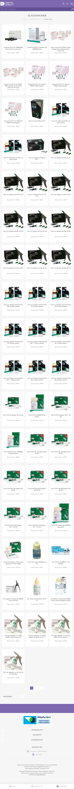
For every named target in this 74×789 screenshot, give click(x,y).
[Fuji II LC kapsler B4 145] (60, 219)
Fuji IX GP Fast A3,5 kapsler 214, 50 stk (37, 489)
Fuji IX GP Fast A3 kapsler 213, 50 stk (13, 489)
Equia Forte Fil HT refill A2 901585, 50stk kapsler (37, 85)
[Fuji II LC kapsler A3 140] (13, 182)
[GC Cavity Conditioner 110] (37, 587)
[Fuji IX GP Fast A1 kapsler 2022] (37, 440)
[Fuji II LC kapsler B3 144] (37, 219)
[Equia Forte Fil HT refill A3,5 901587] (13, 109)
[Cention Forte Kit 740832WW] (13, 35)
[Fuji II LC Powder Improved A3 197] (37, 293)
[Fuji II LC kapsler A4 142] (60, 182)
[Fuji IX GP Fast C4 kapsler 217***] (37, 513)
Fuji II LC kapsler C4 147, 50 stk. (37, 268)
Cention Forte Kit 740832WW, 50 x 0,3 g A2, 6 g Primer (13, 48)
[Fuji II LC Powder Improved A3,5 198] (60, 293)
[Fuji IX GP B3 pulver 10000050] (13, 440)
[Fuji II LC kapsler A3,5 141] (37, 182)
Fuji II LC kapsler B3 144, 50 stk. (37, 231)
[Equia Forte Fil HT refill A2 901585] (37, 72)
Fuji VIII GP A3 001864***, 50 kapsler (60, 562)
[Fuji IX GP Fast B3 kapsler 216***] (13, 513)
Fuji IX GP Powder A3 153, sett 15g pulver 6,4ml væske (13, 562)
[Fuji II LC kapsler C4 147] (37, 256)
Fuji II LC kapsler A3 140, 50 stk (13, 194)
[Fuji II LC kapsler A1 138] (37, 146)
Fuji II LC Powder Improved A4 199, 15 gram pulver (13, 342)
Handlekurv (71, 4)
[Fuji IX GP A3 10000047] (37, 403)
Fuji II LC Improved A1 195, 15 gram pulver (61, 121)
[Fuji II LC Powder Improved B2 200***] (37, 329)
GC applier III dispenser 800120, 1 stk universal (13, 599)
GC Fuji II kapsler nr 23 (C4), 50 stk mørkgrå (13, 673)
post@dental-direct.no (43, 766)
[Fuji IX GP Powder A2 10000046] (60, 513)
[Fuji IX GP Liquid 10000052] (37, 550)
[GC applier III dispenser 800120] (13, 587)
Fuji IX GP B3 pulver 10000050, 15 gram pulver (13, 452)
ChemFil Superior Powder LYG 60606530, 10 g (37, 48)
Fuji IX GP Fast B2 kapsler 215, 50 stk (60, 489)
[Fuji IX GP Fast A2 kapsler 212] (60, 440)
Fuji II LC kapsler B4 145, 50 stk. (61, 231)
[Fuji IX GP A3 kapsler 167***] (60, 403)
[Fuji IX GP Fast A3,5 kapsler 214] (37, 476)
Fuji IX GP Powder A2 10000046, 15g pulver (61, 526)
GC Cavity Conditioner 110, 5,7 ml (37, 599)
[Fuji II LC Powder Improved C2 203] (37, 366)
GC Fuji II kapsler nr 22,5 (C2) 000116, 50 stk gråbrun (60, 636)
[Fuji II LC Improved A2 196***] (13, 146)
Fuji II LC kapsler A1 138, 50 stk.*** (36, 158)
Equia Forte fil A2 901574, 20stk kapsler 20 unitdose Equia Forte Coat (61, 49)
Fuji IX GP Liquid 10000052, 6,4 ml (37, 562)
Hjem (25, 19)
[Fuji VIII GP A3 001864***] (60, 550)
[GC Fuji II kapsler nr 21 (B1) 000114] (13, 623)
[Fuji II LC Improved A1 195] (60, 109)
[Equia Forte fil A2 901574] (60, 35)
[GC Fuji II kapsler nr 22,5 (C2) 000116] (60, 623)
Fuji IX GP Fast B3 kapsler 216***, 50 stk (13, 526)
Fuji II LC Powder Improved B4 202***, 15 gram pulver (13, 379)
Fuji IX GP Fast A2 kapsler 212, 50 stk (60, 452)
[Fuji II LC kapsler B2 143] (13, 219)
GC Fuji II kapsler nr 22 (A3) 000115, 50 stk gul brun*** (37, 636)
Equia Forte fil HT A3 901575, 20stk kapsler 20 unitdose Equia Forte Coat (13, 86)
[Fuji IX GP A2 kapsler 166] (13, 403)
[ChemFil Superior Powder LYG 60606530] (37, 35)
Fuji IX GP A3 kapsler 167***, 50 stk (61, 415)
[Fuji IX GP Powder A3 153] (13, 550)
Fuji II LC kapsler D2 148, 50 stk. (61, 268)
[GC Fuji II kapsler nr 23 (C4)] (13, 660)
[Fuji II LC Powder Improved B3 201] (60, 329)
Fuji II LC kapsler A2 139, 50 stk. (61, 157)
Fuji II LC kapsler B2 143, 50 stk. (13, 231)
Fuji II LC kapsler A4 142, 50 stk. (61, 194)
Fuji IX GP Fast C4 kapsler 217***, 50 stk (37, 526)
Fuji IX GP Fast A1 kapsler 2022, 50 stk (37, 452)
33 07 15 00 (29, 766)
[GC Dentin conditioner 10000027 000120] (60, 587)
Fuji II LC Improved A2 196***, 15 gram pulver (13, 158)
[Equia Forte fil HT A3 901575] (13, 72)
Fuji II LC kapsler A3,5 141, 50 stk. (37, 195)
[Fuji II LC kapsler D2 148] (60, 256)
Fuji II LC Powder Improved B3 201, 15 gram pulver (60, 342)
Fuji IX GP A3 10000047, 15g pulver (37, 415)
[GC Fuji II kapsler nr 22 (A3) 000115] (37, 623)
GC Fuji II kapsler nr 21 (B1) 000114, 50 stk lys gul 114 (13, 636)
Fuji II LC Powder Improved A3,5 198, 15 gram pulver (61, 305)
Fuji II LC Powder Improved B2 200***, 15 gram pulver (37, 342)
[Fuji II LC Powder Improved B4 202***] (13, 366)
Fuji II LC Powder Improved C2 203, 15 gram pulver (37, 379)
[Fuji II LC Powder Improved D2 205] (60, 366)
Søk (72, 9)
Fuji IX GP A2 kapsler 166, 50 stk (13, 415)
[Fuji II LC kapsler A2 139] (60, 146)
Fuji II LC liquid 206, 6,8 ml (37, 121)
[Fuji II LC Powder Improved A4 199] (13, 329)
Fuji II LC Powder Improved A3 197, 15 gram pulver (37, 305)
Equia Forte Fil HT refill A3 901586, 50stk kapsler (60, 85)
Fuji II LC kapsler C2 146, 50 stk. (13, 268)
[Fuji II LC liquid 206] (37, 109)
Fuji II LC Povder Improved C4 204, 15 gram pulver (13, 305)
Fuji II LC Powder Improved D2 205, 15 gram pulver (60, 379)
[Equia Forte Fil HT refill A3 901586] (60, 72)
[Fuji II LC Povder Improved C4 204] (13, 293)
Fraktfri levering (48, 773)
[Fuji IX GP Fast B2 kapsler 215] (60, 476)
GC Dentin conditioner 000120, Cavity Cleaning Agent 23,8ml (61, 599)
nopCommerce (40, 774)
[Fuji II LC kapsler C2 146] (13, 256)
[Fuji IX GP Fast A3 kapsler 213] (13, 476)
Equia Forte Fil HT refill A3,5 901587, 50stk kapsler (13, 121)
